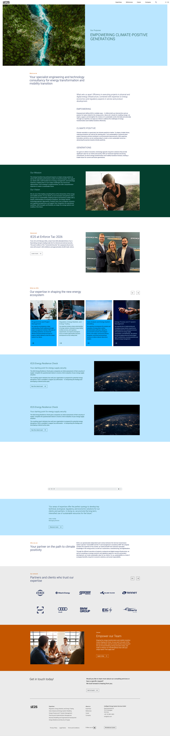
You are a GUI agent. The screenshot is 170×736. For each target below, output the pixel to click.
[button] (36, 253)
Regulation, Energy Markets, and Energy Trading (61, 708)
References (129, 2)
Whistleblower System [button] (110, 727)
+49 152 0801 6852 (109, 714)
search (156, 2)
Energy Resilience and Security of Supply (59, 720)
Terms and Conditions (73, 727)
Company (88, 715)
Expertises (119, 2)
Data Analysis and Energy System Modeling (60, 711)
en (168, 2)
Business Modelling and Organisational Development (62, 717)
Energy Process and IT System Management (60, 713)
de (165, 2)
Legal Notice (62, 727)
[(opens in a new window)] (94, 727)
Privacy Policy (53, 727)
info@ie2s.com (108, 716)
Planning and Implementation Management (60, 715)
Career (139, 2)
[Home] (6, 2)
